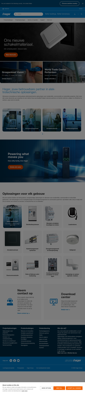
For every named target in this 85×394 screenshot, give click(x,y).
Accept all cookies (74, 388)
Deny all (59, 388)
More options (46, 388)
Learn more (24, 391)
